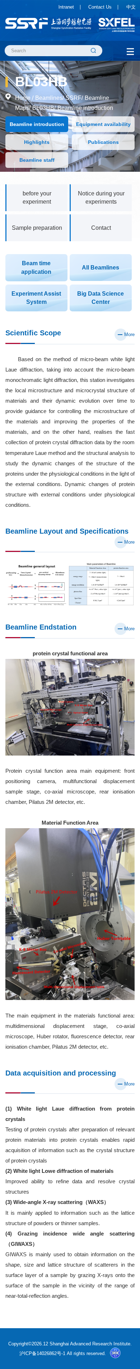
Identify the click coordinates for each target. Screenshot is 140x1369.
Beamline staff (37, 160)
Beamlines (48, 97)
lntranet (66, 7)
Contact (101, 227)
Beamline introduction (85, 108)
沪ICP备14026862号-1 (42, 1353)
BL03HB (43, 108)
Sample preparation (37, 227)
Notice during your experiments (101, 197)
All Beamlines (100, 267)
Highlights (37, 142)
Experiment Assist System (36, 297)
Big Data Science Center (100, 297)
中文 (131, 7)
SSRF (73, 97)
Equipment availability (103, 124)
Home (23, 97)
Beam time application (36, 267)
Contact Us (100, 7)
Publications (103, 142)
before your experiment (37, 197)
